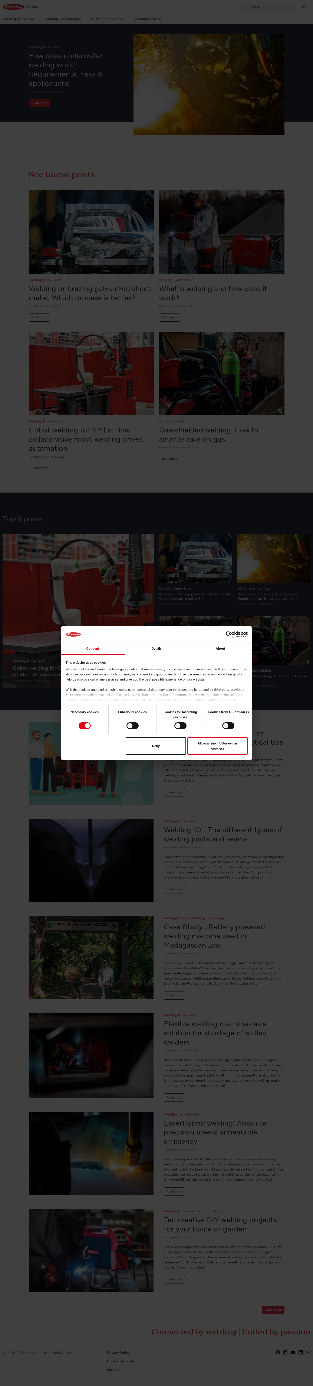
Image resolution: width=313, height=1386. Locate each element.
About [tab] (220, 648)
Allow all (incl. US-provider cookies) (217, 745)
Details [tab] (156, 648)
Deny (156, 746)
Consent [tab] (92, 648)
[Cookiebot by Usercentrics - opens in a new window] (229, 634)
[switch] (132, 725)
